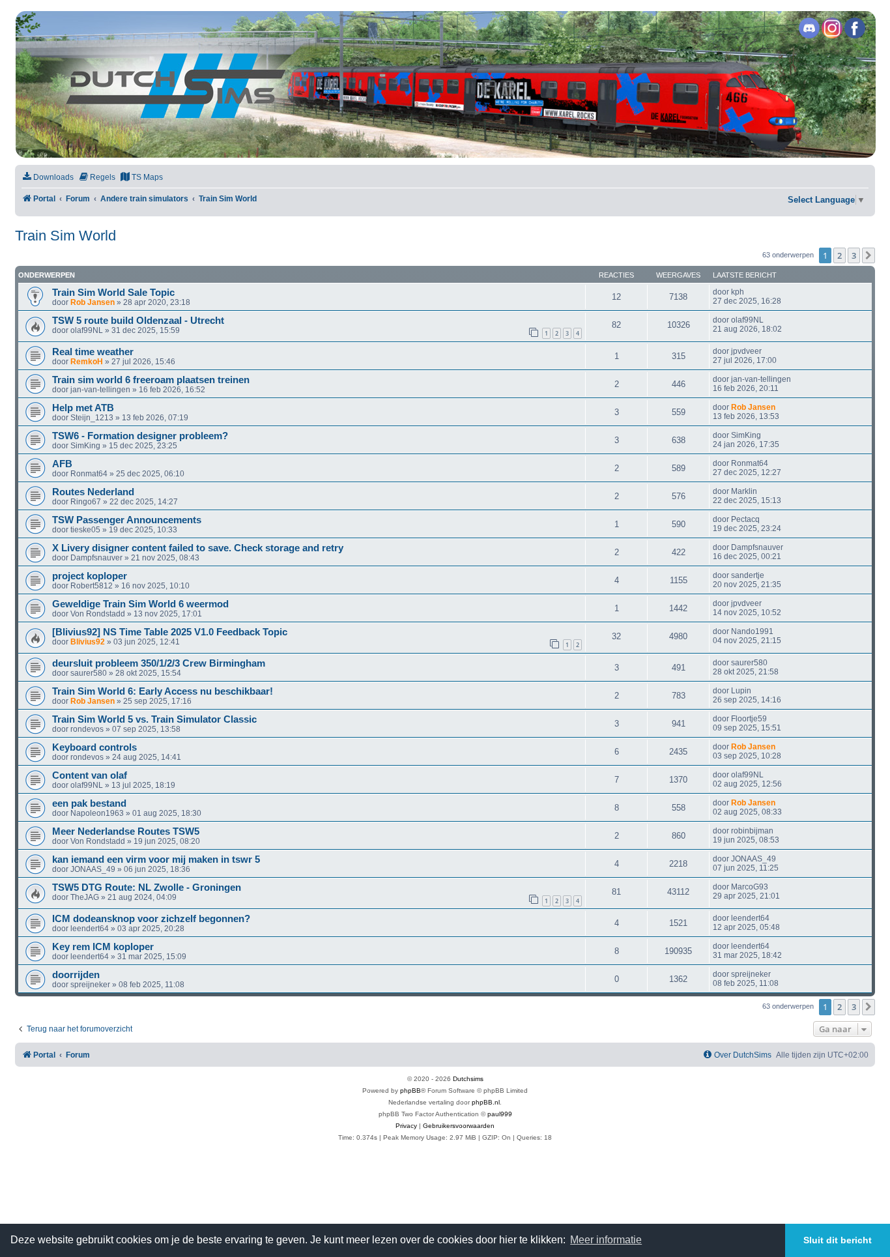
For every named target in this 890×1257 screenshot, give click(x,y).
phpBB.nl (486, 1102)
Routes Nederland (93, 492)
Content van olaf (89, 775)
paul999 (499, 1114)
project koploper (89, 576)
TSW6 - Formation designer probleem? (140, 436)
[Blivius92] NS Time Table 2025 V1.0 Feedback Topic (169, 632)
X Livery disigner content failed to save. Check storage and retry (197, 548)
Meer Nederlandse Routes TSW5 (125, 831)
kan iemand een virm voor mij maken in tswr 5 (156, 859)
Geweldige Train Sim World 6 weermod (140, 604)
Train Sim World (65, 235)
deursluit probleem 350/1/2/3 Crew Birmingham (158, 663)
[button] (868, 255)
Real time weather (93, 352)
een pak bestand (89, 803)
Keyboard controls (94, 747)
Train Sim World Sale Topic (113, 292)
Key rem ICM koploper (103, 947)
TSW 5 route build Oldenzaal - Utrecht (138, 320)
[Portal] (444, 84)
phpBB (410, 1090)
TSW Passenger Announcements (126, 520)
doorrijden (76, 975)
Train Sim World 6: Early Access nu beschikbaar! (162, 691)
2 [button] (839, 255)
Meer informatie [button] (606, 1239)
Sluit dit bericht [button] (837, 1240)
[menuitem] (48, 177)
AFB (62, 464)
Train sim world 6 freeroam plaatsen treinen (151, 380)
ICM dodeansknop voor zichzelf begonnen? (151, 919)
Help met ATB (83, 408)
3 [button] (854, 255)
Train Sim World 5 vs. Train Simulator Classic (154, 719)
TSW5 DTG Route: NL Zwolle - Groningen (146, 887)
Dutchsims (468, 1078)
